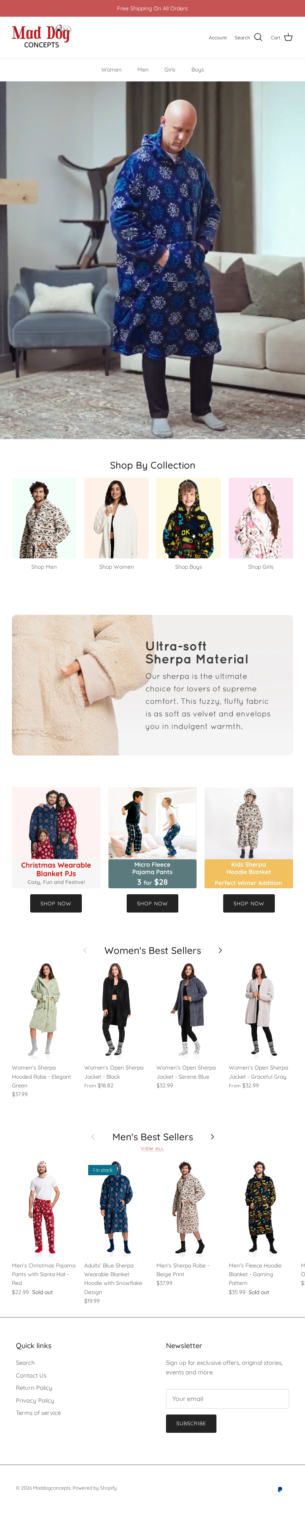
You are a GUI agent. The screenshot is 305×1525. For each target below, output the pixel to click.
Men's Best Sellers (152, 1137)
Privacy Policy (35, 1400)
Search (25, 1362)
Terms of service (38, 1412)
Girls (170, 69)
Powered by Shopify (95, 1488)
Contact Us (31, 1375)
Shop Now (56, 903)
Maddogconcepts (52, 1488)
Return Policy (34, 1387)
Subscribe (191, 1423)
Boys (197, 69)
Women (111, 69)
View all (152, 1148)
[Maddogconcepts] (41, 37)
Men (143, 69)
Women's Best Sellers (152, 950)
